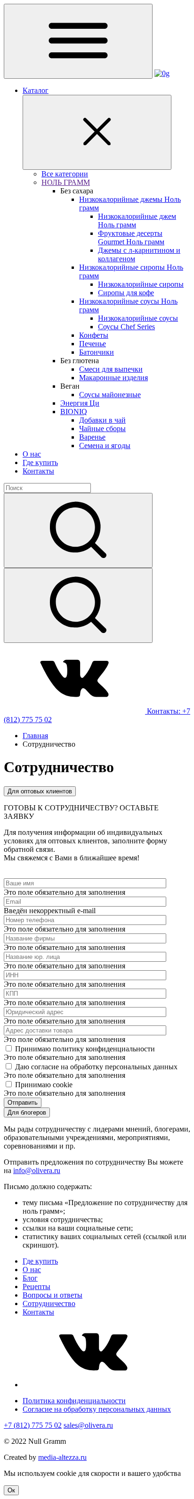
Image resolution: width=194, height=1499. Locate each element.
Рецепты (36, 1286)
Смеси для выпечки (111, 369)
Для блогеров (27, 1112)
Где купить (40, 462)
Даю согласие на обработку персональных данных (96, 1067)
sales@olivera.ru (88, 1425)
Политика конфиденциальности (74, 1401)
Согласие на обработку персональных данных (97, 1409)
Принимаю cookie (44, 1085)
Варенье (92, 437)
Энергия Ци (79, 403)
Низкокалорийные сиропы (141, 284)
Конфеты (93, 335)
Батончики (96, 352)
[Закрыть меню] (97, 132)
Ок (11, 1490)
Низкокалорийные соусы (138, 318)
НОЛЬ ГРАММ (65, 182)
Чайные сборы (102, 429)
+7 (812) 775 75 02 (33, 1425)
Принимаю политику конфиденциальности (85, 1049)
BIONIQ (73, 412)
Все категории (64, 174)
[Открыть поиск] (78, 605)
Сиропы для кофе (126, 293)
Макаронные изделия (113, 378)
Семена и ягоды (104, 445)
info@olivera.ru (36, 1170)
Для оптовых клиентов (40, 791)
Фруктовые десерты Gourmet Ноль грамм (131, 237)
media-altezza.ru (62, 1457)
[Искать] (78, 530)
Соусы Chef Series (126, 327)
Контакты (38, 471)
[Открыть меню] (78, 41)
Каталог (35, 90)
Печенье (92, 344)
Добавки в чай (102, 420)
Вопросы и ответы (52, 1295)
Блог (30, 1278)
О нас (32, 454)
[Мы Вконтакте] (75, 711)
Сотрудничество (49, 1303)
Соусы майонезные (110, 395)
